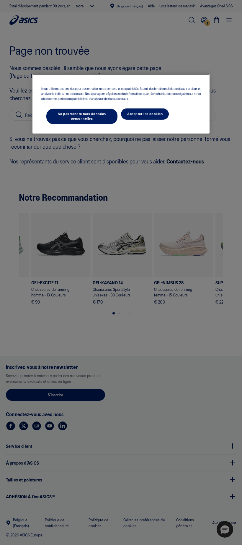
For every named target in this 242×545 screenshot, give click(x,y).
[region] (121, 103)
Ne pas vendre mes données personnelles (82, 116)
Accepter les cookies (145, 114)
